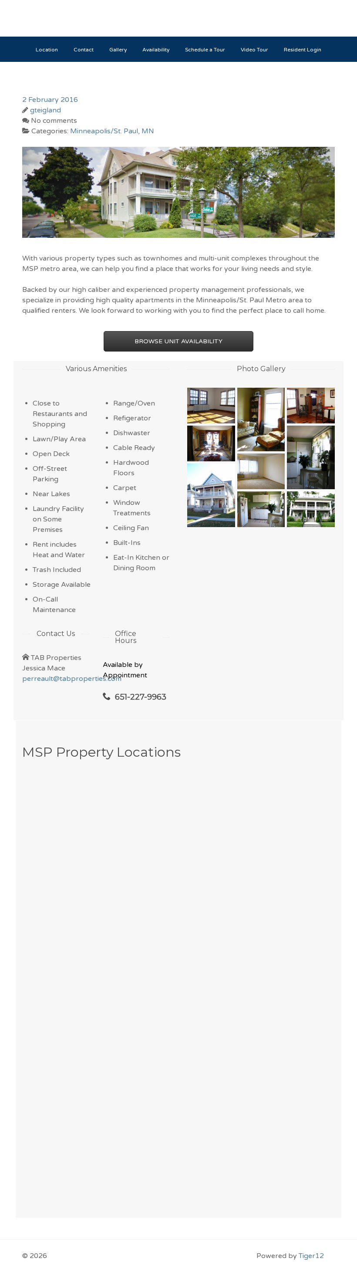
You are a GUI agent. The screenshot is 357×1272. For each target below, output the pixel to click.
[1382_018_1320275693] (261, 509)
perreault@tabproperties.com (71, 678)
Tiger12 (311, 1256)
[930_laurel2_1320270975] (211, 495)
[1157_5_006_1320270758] (261, 419)
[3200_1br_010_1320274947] (261, 471)
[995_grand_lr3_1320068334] (211, 405)
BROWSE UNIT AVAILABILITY (178, 341)
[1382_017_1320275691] (211, 443)
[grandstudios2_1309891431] (311, 405)
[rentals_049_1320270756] (311, 509)
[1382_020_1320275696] (311, 457)
